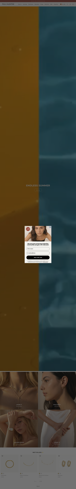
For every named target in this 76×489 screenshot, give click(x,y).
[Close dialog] (50, 227)
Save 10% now (38, 257)
